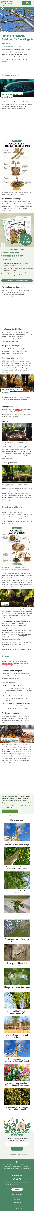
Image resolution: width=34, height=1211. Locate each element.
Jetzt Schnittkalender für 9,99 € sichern (17, 280)
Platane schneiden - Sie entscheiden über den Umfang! (17, 843)
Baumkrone (7, 519)
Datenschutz (17, 1202)
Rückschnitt (23, 634)
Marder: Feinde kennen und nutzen (17, 1036)
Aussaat (26, 569)
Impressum (17, 1199)
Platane (16, 102)
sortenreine (18, 409)
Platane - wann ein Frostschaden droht (17, 916)
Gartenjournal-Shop (17, 1194)
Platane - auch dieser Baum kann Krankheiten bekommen (17, 988)
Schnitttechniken (7, 663)
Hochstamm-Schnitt (11, 686)
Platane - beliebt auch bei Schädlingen (17, 964)
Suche (17, 1189)
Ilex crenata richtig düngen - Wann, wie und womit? (17, 1108)
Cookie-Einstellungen (17, 1205)
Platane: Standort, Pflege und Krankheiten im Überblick (17, 868)
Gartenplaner (17, 1197)
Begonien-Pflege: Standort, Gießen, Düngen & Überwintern (17, 1084)
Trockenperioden (7, 618)
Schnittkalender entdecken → (10, 811)
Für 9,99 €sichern (26, 3)
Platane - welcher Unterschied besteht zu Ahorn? (17, 1012)
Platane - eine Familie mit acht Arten (17, 892)
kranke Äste (17, 639)
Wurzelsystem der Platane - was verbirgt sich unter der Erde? (17, 940)
